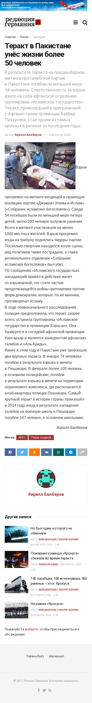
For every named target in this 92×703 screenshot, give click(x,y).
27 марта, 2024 (42, 595)
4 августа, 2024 (42, 544)
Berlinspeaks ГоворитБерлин (59, 539)
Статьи (24, 37)
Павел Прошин (48, 564)
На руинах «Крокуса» (47, 604)
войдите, (32, 629)
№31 (22, 437)
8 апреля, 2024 (72, 564)
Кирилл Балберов (28, 134)
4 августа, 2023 (60, 134)
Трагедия (38, 37)
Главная (10, 37)
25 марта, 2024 (42, 615)
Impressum (56, 656)
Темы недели (41, 437)
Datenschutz (35, 656)
